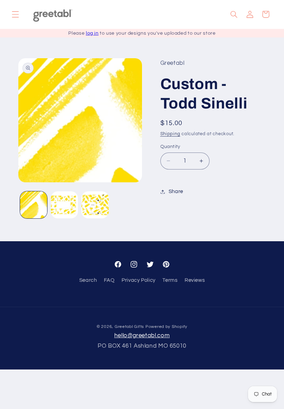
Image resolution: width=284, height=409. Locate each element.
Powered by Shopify (166, 327)
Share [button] (176, 191)
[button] (15, 14)
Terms (169, 280)
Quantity (170, 146)
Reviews (195, 280)
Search (88, 280)
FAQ (109, 280)
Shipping (170, 134)
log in (92, 33)
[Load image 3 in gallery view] (94, 204)
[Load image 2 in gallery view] (64, 204)
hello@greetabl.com (142, 335)
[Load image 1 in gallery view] (33, 204)
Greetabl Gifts (129, 327)
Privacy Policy (139, 280)
